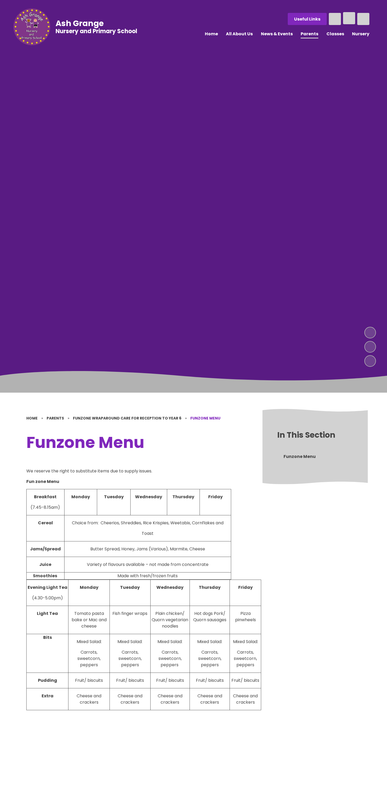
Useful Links (307, 19)
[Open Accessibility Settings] (363, 19)
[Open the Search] (335, 19)
